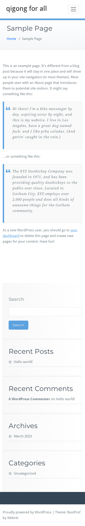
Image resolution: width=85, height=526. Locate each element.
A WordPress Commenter (29, 399)
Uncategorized (25, 473)
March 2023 (23, 436)
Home (11, 39)
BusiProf (73, 512)
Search (16, 299)
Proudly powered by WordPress (27, 512)
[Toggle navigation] (73, 9)
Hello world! (23, 362)
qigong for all (26, 8)
